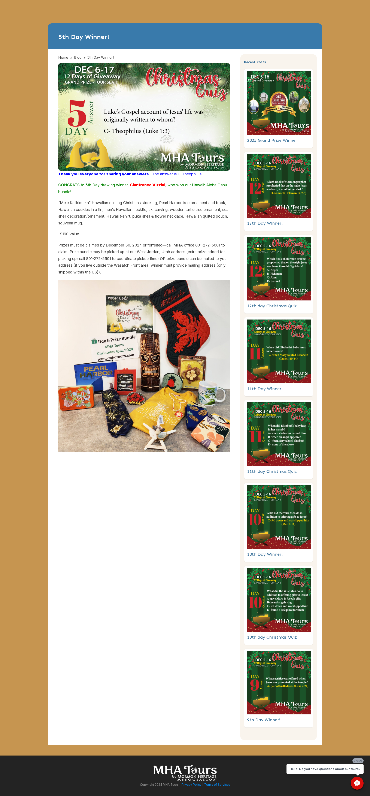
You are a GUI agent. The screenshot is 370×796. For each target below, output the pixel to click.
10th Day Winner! (279, 522)
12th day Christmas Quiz (279, 274)
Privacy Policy (191, 784)
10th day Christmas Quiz (279, 605)
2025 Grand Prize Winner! (279, 108)
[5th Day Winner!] (144, 117)
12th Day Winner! (279, 191)
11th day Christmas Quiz (279, 439)
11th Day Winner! (279, 356)
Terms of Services (217, 784)
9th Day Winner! (279, 688)
